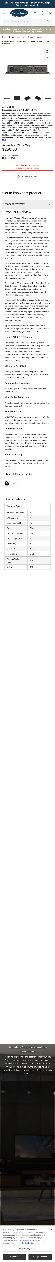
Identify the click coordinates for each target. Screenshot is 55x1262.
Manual (14, 483)
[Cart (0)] (50, 13)
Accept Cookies (40, 1257)
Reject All (14, 1257)
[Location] (34, 13)
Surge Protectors (35, 37)
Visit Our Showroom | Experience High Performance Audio (27, 4)
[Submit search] (48, 21)
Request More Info (29, 176)
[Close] (52, 1229)
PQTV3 (12, 158)
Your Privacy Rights (27, 1249)
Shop (4, 37)
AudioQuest (17, 155)
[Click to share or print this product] (47, 51)
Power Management (17, 37)
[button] (4, 13)
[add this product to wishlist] (47, 58)
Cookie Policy (28, 1243)
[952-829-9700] (42, 13)
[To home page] (19, 13)
